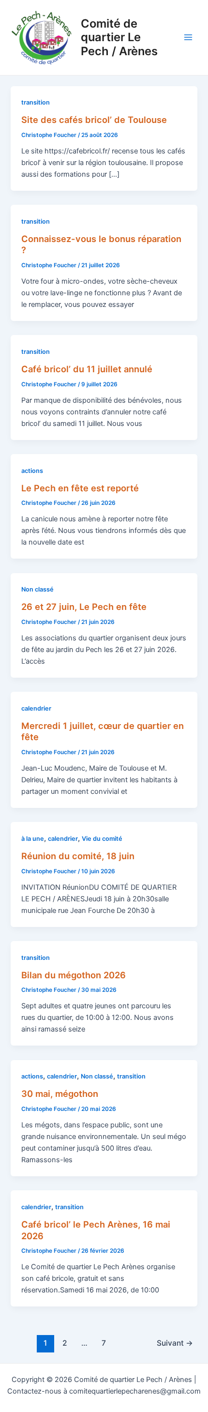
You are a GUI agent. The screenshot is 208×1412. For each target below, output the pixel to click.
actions (32, 470)
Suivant (175, 1343)
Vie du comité (102, 838)
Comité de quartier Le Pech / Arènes (119, 37)
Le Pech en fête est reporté (80, 488)
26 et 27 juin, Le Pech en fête (84, 606)
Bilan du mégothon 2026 (73, 975)
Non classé (37, 589)
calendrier (36, 708)
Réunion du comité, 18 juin (77, 855)
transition (35, 102)
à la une (32, 838)
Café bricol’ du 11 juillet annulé (86, 369)
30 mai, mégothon (59, 1093)
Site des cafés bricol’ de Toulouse (94, 119)
